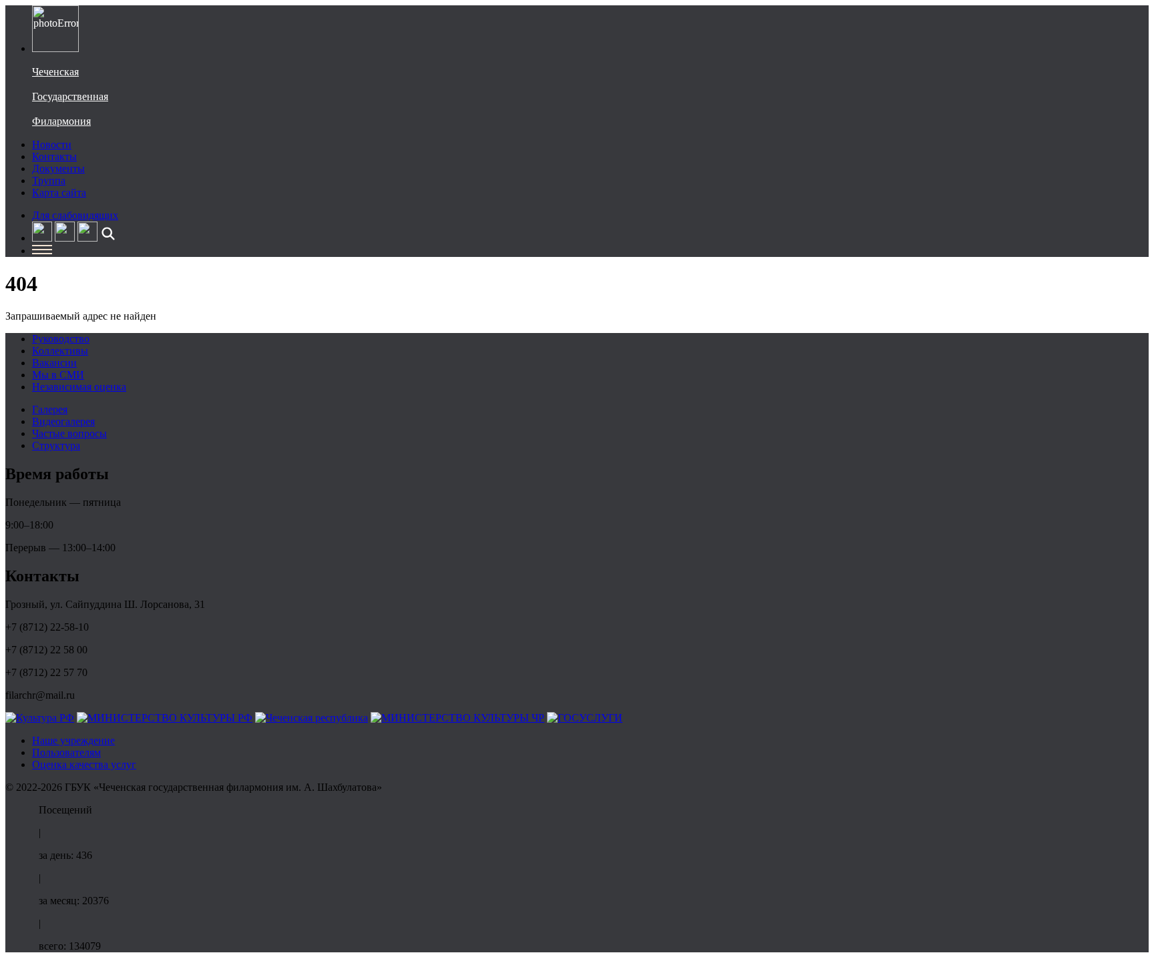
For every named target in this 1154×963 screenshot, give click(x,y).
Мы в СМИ (58, 374)
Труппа (48, 180)
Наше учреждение (73, 740)
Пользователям (66, 752)
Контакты (54, 156)
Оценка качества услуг (84, 764)
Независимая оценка (79, 386)
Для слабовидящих (75, 215)
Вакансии (54, 362)
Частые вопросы (69, 433)
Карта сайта (59, 192)
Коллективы (60, 350)
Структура (56, 445)
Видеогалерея (63, 421)
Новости (51, 144)
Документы (58, 168)
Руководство (60, 338)
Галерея (49, 409)
